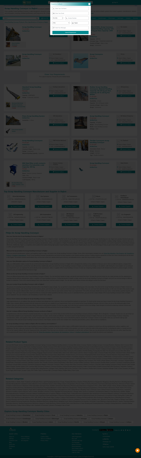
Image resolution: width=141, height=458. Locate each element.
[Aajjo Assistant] (137, 450)
